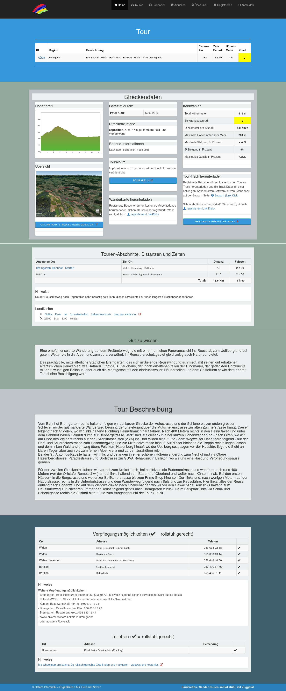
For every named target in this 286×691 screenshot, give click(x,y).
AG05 (41, 57)
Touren (138, 5)
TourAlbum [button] (142, 180)
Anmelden (247, 5)
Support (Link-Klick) (226, 195)
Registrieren (224, 5)
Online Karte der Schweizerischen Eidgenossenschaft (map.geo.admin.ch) (92, 313)
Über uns (200, 5)
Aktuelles (179, 5)
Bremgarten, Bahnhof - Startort (55, 268)
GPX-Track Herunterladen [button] (215, 221)
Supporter (158, 5)
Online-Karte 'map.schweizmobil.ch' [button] (67, 224)
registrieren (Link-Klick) (144, 214)
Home (121, 5)
